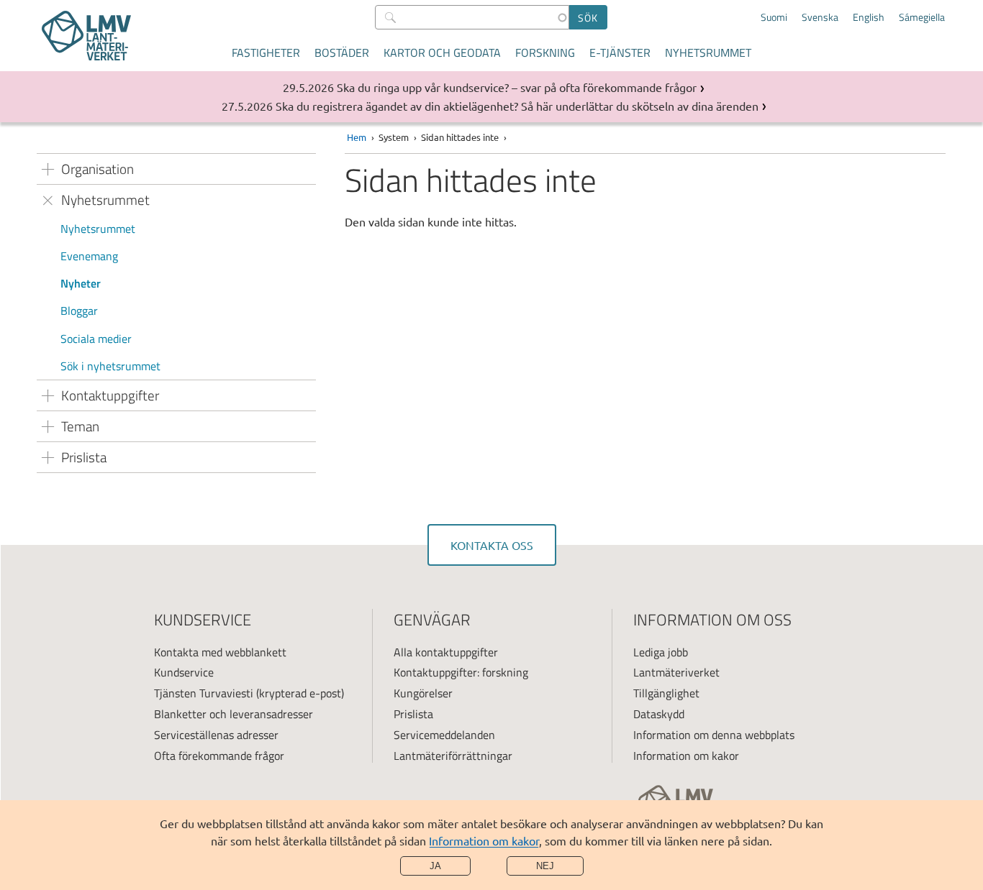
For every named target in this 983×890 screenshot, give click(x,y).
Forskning (545, 52)
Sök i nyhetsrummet (110, 366)
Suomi (774, 17)
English (868, 17)
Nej (545, 866)
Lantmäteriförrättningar (453, 755)
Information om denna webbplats (713, 734)
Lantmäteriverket (676, 672)
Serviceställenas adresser (216, 734)
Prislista (413, 713)
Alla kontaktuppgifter (446, 652)
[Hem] (86, 35)
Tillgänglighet (666, 693)
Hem (356, 137)
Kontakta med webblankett (220, 652)
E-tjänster (620, 52)
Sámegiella (922, 17)
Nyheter (80, 283)
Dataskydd (658, 713)
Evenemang (89, 256)
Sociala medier (96, 338)
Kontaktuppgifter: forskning (461, 672)
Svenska (820, 17)
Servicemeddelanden (444, 734)
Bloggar (79, 310)
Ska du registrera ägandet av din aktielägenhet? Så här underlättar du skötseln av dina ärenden (517, 105)
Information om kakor (484, 840)
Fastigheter (266, 52)
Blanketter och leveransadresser (233, 713)
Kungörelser (423, 693)
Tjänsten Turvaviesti (203, 693)
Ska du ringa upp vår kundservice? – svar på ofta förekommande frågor (517, 87)
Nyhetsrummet (708, 52)
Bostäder (341, 52)
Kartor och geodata (442, 52)
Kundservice (184, 672)
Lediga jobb (660, 652)
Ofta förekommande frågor (219, 755)
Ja (435, 866)
